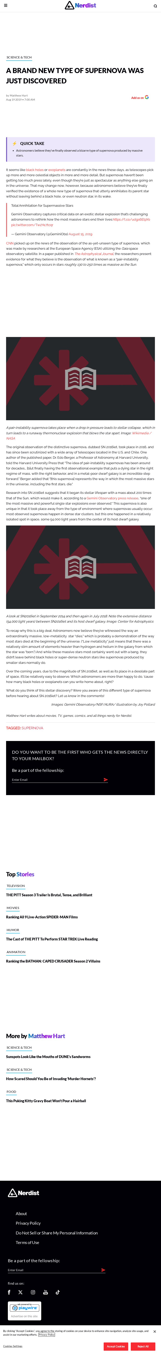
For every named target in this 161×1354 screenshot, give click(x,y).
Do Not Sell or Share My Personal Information (57, 1232)
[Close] (154, 1331)
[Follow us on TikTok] (58, 1293)
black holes (35, 170)
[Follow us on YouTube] (45, 1293)
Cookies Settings (12, 1346)
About (21, 1213)
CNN (10, 243)
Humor (13, 930)
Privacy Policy (28, 1223)
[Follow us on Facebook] (9, 1293)
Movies (13, 908)
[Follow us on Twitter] (20, 1293)
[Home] (23, 1196)
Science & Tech (19, 57)
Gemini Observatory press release (112, 498)
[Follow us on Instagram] (33, 1293)
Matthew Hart (19, 95)
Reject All (143, 1346)
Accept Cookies (116, 1346)
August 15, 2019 (80, 234)
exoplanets (56, 170)
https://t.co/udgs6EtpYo (131, 219)
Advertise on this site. (24, 1316)
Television (16, 885)
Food (11, 1091)
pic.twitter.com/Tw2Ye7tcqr (32, 225)
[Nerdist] (80, 6)
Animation (16, 952)
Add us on (136, 98)
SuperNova (32, 728)
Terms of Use (27, 1242)
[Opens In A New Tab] (24, 1307)
